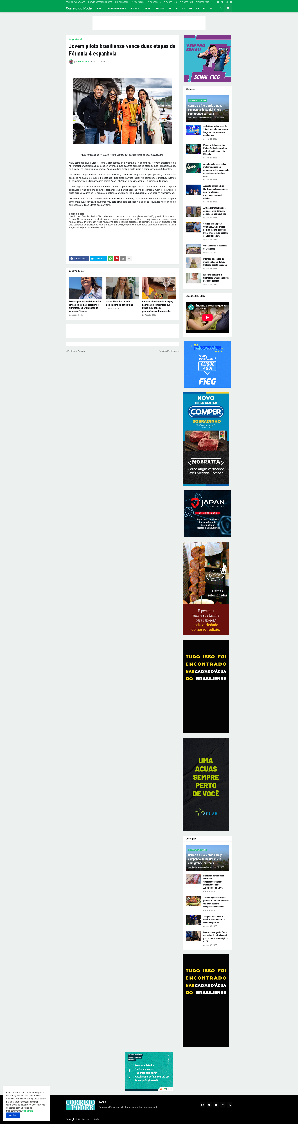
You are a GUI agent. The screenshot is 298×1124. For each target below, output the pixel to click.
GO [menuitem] (211, 8)
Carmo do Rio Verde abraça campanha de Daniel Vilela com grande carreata (205, 110)
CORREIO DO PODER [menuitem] (115, 8)
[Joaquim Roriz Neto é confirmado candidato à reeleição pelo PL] (193, 920)
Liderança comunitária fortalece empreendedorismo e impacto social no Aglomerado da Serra (213, 881)
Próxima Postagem (168, 351)
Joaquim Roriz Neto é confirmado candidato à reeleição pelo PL (214, 919)
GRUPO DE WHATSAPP (75, 2)
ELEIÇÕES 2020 (137, 2)
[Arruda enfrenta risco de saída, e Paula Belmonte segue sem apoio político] (193, 211)
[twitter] (222, 2)
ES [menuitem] (183, 8)
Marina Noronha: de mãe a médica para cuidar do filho (119, 303)
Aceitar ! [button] (13, 1115)
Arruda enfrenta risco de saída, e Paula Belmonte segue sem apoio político (214, 210)
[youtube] (231, 2)
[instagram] (227, 2)
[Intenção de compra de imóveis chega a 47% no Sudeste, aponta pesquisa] (193, 262)
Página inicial (75, 39)
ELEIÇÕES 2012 (202, 2)
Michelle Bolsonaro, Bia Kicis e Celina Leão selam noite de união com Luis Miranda (215, 150)
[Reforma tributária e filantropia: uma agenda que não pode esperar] (193, 278)
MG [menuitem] (190, 8)
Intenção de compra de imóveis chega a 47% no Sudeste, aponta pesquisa (215, 261)
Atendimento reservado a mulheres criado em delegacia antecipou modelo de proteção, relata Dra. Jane (216, 170)
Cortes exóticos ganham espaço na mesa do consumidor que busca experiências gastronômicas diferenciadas (158, 306)
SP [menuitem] (170, 8)
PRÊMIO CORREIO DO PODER (100, 2)
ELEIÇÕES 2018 (154, 2)
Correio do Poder (79, 8)
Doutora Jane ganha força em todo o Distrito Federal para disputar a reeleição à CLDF (215, 937)
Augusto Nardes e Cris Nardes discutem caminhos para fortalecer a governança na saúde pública (215, 192)
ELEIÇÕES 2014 (186, 2)
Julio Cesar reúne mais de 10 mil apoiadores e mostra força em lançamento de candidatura (215, 131)
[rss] (229, 1105)
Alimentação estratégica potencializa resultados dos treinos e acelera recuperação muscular (216, 902)
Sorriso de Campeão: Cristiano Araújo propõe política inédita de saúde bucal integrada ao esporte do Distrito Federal (215, 229)
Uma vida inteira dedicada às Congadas (215, 247)
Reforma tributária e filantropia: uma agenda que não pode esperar (216, 277)
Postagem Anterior (76, 351)
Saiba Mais (27, 1111)
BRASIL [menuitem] (148, 8)
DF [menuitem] (204, 8)
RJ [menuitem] (177, 8)
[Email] (123, 258)
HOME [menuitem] (100, 8)
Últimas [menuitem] (135, 8)
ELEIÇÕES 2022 (121, 2)
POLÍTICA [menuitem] (160, 8)
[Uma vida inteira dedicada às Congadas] (193, 249)
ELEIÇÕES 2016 (170, 2)
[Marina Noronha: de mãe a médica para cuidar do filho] (122, 288)
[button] (220, 8)
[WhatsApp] (110, 258)
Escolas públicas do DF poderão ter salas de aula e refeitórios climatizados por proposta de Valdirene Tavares (85, 306)
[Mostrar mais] (129, 258)
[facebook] (218, 2)
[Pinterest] (116, 258)
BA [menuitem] (197, 8)
